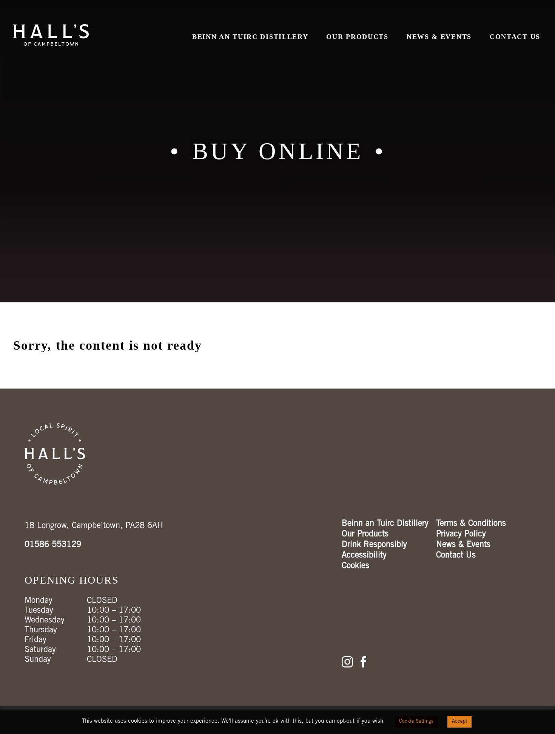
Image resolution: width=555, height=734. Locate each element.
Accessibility (364, 555)
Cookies (355, 566)
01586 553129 (53, 545)
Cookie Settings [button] (416, 721)
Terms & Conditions (471, 524)
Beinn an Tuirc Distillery (250, 36)
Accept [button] (459, 721)
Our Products (357, 36)
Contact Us (515, 36)
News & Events (439, 36)
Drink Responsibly (374, 545)
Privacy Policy (461, 534)
